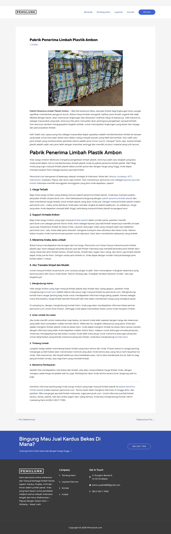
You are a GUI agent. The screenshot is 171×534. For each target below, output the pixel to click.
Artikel (34, 44)
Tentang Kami (103, 12)
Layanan (118, 12)
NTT (130, 176)
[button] (147, 12)
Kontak (130, 12)
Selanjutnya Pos (145, 419)
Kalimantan (35, 180)
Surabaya (122, 176)
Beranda (88, 12)
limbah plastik (98, 141)
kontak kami (50, 292)
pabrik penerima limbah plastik (117, 198)
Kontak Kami (121, 337)
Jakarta (112, 176)
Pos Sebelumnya (25, 419)
